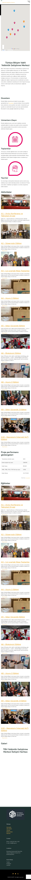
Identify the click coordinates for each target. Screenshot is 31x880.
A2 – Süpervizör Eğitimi (11, 243)
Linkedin (8, 865)
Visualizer (28, 478)
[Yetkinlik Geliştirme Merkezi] (8, 1)
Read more (4, 223)
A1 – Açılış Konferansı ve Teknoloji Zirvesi (12, 214)
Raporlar (8, 833)
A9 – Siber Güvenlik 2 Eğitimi (13, 409)
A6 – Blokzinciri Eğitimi (11, 353)
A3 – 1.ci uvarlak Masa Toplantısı (15, 271)
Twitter (8, 862)
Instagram (8, 863)
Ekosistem (11, 103)
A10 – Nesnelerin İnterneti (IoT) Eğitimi (15, 438)
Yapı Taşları (9, 828)
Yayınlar (8, 830)
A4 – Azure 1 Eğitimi (10, 298)
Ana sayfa (8, 827)
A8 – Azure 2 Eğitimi (10, 382)
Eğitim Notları (9, 831)
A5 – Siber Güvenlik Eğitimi (13, 326)
